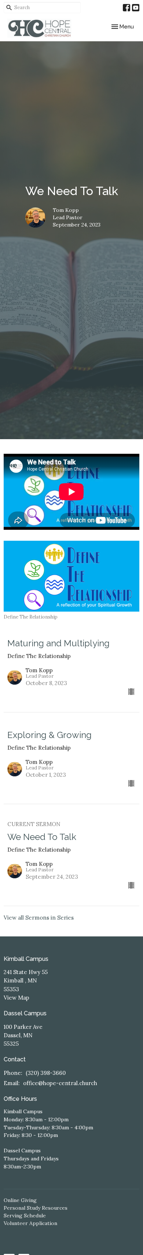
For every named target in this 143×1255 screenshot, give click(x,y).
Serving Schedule (25, 1215)
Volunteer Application (30, 1223)
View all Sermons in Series (39, 917)
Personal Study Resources (35, 1208)
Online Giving (20, 1200)
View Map (16, 997)
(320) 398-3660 (46, 1072)
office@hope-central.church (60, 1083)
